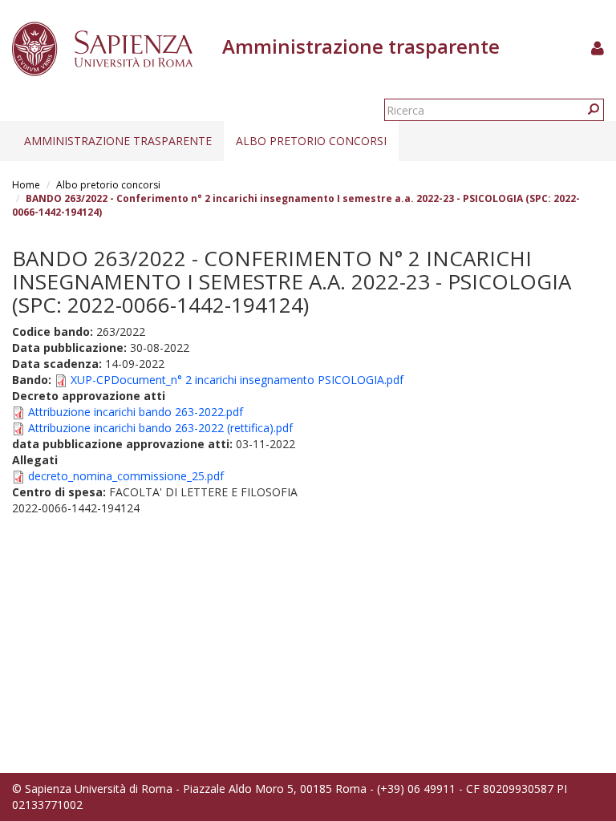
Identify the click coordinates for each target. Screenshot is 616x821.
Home (26, 185)
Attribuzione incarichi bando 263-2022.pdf (135, 411)
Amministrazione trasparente (118, 140)
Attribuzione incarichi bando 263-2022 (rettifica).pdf (160, 427)
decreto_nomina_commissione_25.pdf (126, 475)
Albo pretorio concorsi (311, 140)
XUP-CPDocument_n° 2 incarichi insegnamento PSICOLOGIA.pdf (237, 379)
